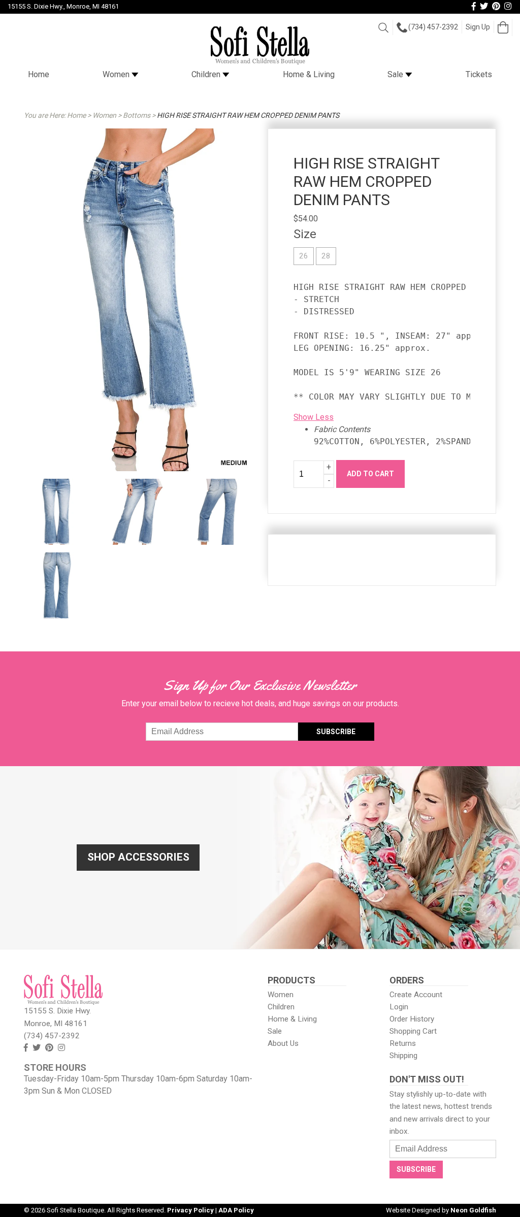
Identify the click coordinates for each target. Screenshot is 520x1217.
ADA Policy (236, 1210)
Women (117, 74)
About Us (283, 1043)
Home (38, 74)
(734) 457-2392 (433, 27)
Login (398, 1006)
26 (303, 255)
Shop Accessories (138, 857)
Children (206, 74)
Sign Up (478, 27)
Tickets (479, 74)
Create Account (415, 994)
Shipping (403, 1055)
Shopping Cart (413, 1031)
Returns (402, 1043)
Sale (396, 74)
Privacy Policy (190, 1210)
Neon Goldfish (473, 1210)
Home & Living (309, 74)
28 (326, 255)
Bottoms (136, 115)
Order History (411, 1019)
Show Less (314, 417)
